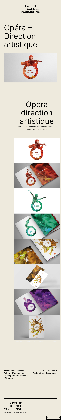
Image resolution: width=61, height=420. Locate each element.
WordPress (23, 412)
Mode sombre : (52, 418)
